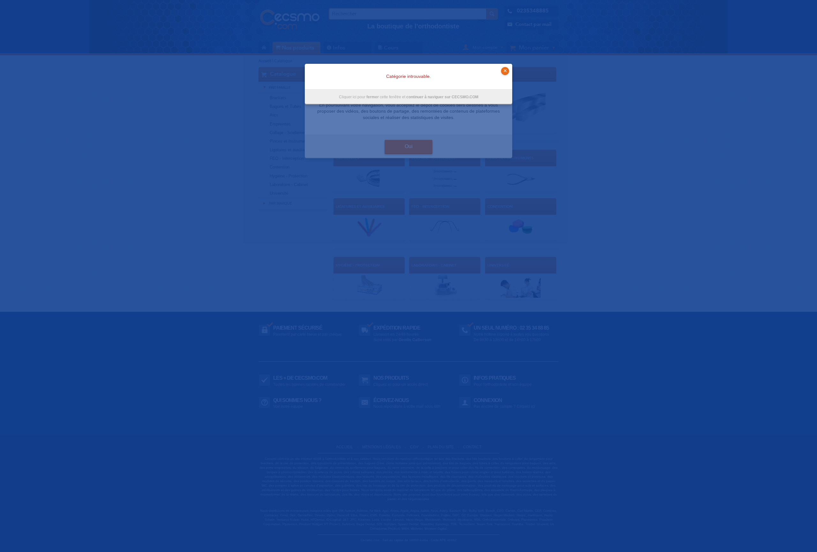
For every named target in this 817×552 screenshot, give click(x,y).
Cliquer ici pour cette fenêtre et (408, 97)
